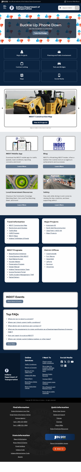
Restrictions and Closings (18, 228)
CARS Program (14, 233)
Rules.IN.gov (28, 379)
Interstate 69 (51, 225)
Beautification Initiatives (17, 254)
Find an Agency (20, 418)
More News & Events (15, 301)
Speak (59, 449)
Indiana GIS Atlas (30, 375)
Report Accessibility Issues (59, 443)
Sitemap (59, 422)
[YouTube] (72, 362)
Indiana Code (20, 450)
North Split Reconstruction (55, 228)
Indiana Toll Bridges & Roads (19, 238)
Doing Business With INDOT (18, 256)
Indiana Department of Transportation (28, 7)
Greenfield (50, 259)
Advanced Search (59, 415)
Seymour (49, 264)
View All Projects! (40, 122)
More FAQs (11, 344)
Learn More (21, 166)
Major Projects (51, 233)
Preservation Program (16, 264)
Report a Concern (31, 367)
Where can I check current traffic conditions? (24, 322)
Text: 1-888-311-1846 (20, 425)
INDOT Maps (13, 236)
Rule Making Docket (16, 259)
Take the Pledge (40, 33)
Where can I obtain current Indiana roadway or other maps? (29, 339)
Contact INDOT (47, 379)
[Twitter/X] (65, 362)
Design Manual (14, 267)
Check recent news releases (48, 383)
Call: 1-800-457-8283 (20, 422)
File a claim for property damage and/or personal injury (48, 368)
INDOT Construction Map (18, 225)
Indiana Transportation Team (19, 269)
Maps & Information (20, 439)
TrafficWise (13, 231)
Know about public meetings (48, 392)
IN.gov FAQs (59, 425)
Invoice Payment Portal (17, 272)
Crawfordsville (51, 254)
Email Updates (20, 446)
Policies (59, 418)
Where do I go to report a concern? (20, 319)
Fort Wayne (50, 256)
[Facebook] (62, 362)
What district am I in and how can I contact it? (24, 326)
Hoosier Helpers (14, 262)
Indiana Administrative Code (20, 453)
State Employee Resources (59, 429)
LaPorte (49, 262)
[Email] (62, 365)
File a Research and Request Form (48, 387)
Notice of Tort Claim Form (29, 371)
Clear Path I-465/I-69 (54, 231)
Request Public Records (47, 375)
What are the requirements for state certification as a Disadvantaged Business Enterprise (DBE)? (40, 330)
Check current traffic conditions (48, 362)
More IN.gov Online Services (31, 382)
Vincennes (50, 267)
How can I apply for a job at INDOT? (21, 335)
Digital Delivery (14, 277)
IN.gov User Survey (59, 411)
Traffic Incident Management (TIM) (21, 275)
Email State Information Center (20, 415)
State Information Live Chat (20, 411)
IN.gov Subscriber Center (30, 387)
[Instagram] (69, 362)
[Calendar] (65, 365)
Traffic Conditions (30, 364)
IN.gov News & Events (20, 443)
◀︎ (3, 108)
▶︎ (79, 108)
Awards (20, 457)
